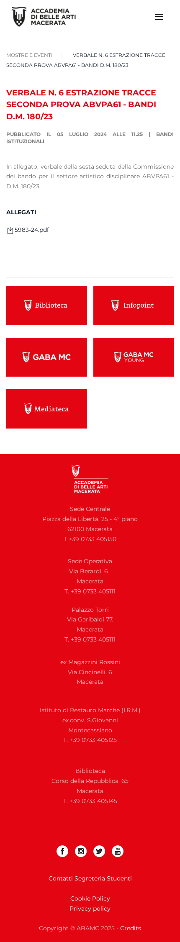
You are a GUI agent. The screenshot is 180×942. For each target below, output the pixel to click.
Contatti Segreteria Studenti (90, 878)
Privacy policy (90, 908)
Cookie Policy (90, 898)
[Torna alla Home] (49, 16)
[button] (159, 16)
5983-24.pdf (32, 230)
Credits (130, 928)
